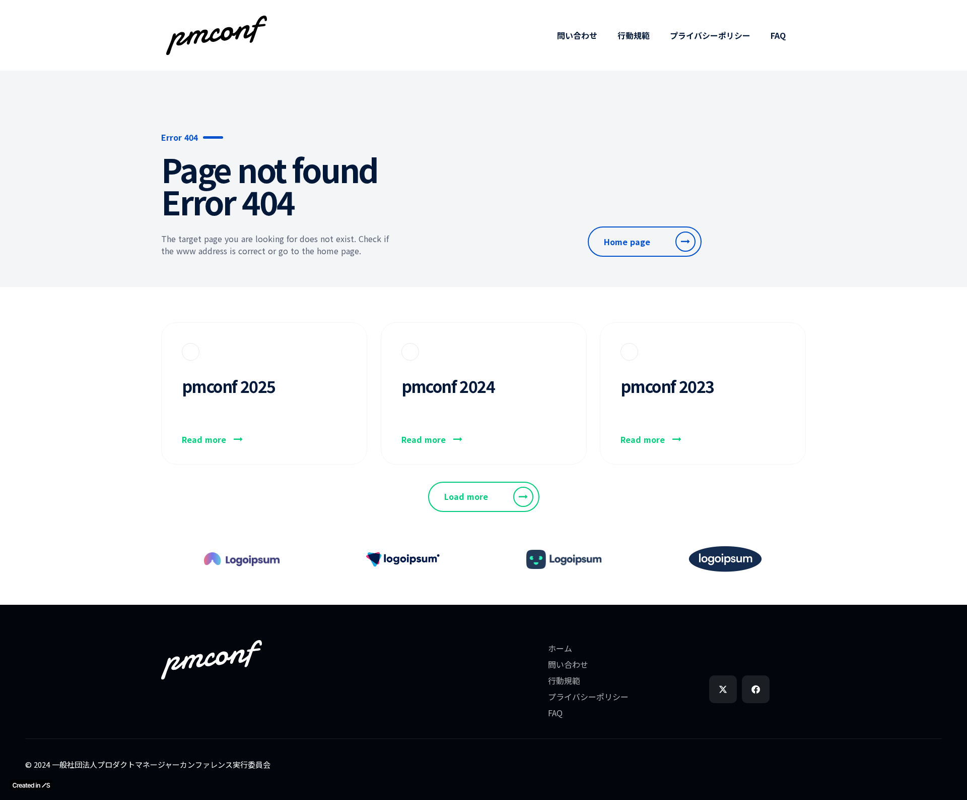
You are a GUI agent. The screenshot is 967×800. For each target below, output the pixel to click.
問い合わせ (577, 35)
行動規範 (633, 35)
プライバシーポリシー (710, 35)
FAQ (778, 35)
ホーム (560, 648)
